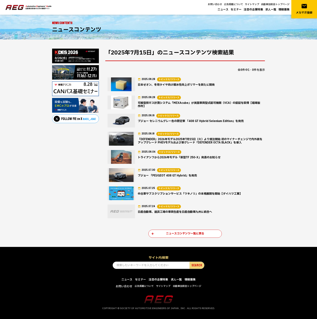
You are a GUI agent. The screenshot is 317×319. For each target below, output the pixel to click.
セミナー (236, 10)
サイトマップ (252, 4)
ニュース (223, 10)
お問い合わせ (215, 4)
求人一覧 (270, 10)
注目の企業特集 (253, 10)
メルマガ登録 (304, 9)
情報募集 (283, 10)
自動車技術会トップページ (275, 4)
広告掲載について (233, 4)
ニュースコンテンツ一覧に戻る (185, 233)
